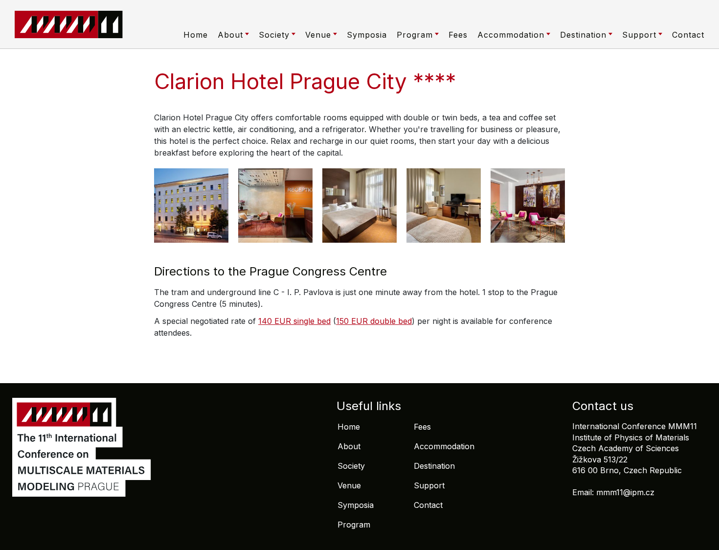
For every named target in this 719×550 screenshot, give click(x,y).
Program (415, 35)
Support (639, 35)
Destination (583, 35)
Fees (458, 35)
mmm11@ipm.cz (625, 492)
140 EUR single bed (294, 321)
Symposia (367, 35)
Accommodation (510, 35)
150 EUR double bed (374, 321)
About (230, 35)
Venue (318, 35)
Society (274, 35)
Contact (688, 35)
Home (195, 35)
